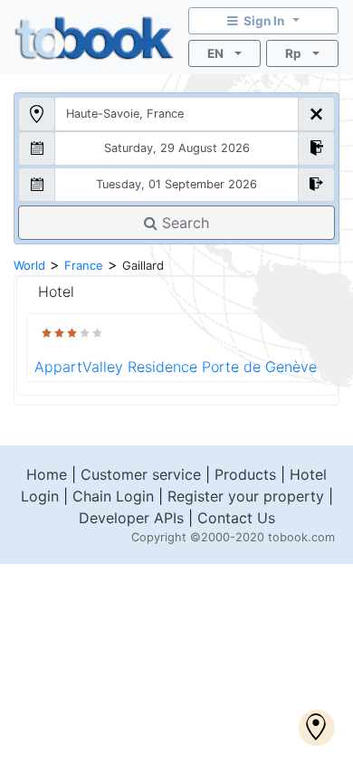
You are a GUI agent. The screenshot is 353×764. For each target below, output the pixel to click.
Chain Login (113, 496)
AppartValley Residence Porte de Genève (175, 367)
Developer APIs (131, 518)
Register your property (245, 496)
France (83, 265)
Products (245, 474)
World (29, 265)
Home (46, 474)
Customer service (141, 474)
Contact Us (236, 518)
